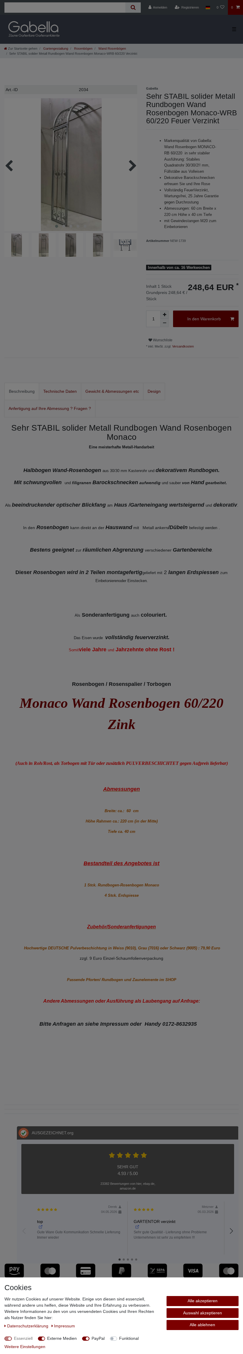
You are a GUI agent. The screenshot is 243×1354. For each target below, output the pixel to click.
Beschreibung (22, 391)
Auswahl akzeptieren (202, 1313)
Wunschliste (162, 340)
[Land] (207, 7)
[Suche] (132, 7)
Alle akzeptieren (203, 1300)
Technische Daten (60, 391)
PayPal (98, 1338)
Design (154, 391)
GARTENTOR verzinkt (154, 1221)
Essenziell (23, 1338)
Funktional (129, 1338)
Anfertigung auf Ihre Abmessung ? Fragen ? (50, 408)
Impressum (64, 1326)
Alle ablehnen (202, 1324)
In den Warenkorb (204, 318)
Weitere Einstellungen (24, 1346)
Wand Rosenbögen (111, 48)
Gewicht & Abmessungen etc (112, 391)
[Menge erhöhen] (164, 315)
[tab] (21, 391)
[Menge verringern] (164, 323)
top (40, 1221)
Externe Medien (62, 1338)
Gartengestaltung (55, 48)
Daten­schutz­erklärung (28, 1326)
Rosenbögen (82, 48)
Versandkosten (182, 346)
